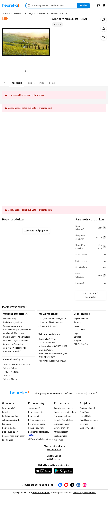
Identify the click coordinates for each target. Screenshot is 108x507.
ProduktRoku (86, 416)
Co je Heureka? (8, 408)
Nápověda (58, 439)
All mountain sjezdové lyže (14, 348)
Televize (42, 14)
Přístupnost (7, 439)
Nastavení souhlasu (36, 424)
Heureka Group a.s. (41, 492)
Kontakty (6, 412)
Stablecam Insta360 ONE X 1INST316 (54, 346)
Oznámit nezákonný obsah (13, 436)
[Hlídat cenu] (104, 29)
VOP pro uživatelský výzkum (40, 439)
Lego (76, 333)
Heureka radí (33, 416)
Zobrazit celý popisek (36, 230)
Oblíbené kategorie (13, 314)
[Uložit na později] (104, 37)
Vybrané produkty (48, 334)
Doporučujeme (82, 314)
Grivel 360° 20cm (46, 350)
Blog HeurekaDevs (10, 431)
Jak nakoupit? (34, 408)
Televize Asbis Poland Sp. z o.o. (16, 364)
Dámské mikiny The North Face (16, 337)
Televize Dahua (10, 368)
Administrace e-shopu (63, 408)
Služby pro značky (62, 424)
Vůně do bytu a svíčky (12, 326)
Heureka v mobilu (35, 412)
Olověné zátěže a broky (13, 333)
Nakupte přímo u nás (37, 420)
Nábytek (77, 340)
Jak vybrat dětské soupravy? (51, 322)
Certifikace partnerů (89, 420)
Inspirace (84, 424)
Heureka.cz (6, 14)
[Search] (5, 83)
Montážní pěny (9, 318)
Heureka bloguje (9, 428)
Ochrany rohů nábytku (13, 344)
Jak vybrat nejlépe (48, 314)
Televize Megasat (11, 372)
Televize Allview (10, 379)
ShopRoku (84, 412)
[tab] (16, 83)
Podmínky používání (10, 416)
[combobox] (51, 5)
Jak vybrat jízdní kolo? (48, 326)
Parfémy (77, 322)
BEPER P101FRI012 (47, 357)
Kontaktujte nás (54, 449)
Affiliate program (61, 431)
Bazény (77, 326)
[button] (16, 83)
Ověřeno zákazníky (88, 408)
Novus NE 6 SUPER (47, 342)
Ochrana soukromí (36, 428)
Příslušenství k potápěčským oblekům (18, 329)
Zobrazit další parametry (90, 295)
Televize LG (8, 375)
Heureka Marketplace (63, 420)
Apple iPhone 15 (81, 318)
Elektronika (17, 14)
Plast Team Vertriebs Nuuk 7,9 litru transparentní (54, 353)
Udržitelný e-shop (88, 428)
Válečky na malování (11, 351)
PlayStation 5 (79, 329)
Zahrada (77, 337)
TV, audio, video (30, 14)
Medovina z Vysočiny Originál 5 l (52, 361)
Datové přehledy (61, 428)
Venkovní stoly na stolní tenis (16, 340)
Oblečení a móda (81, 344)
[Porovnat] (104, 20)
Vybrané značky (11, 359)
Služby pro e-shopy (62, 416)
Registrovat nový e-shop (65, 412)
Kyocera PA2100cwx (47, 339)
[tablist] (38, 83)
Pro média (6, 424)
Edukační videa (60, 436)
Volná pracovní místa (11, 420)
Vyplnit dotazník (54, 459)
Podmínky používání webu (84, 492)
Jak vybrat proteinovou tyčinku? (53, 318)
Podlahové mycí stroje (12, 322)
